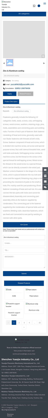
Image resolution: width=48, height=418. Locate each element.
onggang (10, 407)
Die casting (15, 80)
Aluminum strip (34, 310)
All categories (24, 14)
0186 (14, 296)
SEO (16, 407)
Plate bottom (33, 296)
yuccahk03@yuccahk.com (22, 84)
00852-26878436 (22, 88)
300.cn (3, 407)
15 (40, 323)
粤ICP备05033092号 (8, 410)
